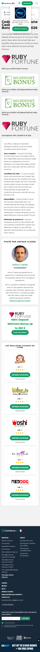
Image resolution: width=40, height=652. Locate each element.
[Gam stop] (19, 638)
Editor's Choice (7, 540)
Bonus (4, 586)
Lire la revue (20, 379)
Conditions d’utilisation (24, 555)
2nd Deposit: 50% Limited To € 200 (16, 135)
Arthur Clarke (20, 264)
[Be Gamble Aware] (11, 637)
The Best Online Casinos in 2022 (7, 566)
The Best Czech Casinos (8, 576)
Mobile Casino (7, 592)
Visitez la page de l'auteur (20, 301)
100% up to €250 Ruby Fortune (15, 69)
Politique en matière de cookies (27, 544)
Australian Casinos (8, 546)
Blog (4, 589)
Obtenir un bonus (20, 29)
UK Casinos (6, 549)
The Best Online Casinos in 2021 (7, 561)
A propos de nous (26, 540)
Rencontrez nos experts (12, 594)
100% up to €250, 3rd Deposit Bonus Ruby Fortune (19, 114)
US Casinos (6, 543)
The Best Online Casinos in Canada (8, 556)
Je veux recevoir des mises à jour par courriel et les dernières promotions (18, 626)
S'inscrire (25, 618)
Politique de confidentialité (25, 549)
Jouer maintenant (20, 332)
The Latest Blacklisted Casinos (10, 571)
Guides (4, 583)
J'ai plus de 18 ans (10, 623)
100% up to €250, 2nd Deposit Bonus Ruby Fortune (20, 91)
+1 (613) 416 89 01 (7, 604)
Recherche (27, 3)
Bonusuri (7, 14)
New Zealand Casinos (9, 552)
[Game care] (27, 638)
